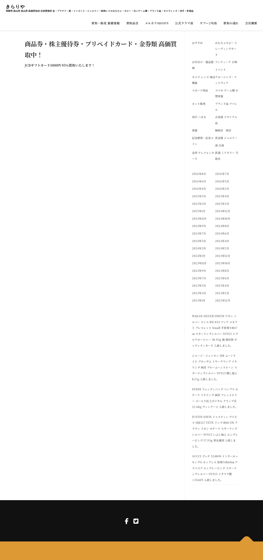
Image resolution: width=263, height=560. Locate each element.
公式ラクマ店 (184, 23)
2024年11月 (199, 218)
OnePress (134, 550)
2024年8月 (222, 226)
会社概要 (251, 23)
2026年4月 (199, 189)
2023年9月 (199, 271)
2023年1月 (198, 300)
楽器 (194, 130)
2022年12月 (222, 300)
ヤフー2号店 (208, 23)
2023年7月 (199, 278)
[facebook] (126, 521)
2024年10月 (222, 218)
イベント (220, 69)
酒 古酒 (219, 145)
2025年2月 (222, 204)
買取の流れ (231, 23)
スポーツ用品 (200, 90)
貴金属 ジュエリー (226, 138)
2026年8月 (199, 174)
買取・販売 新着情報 (105, 23)
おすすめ (197, 43)
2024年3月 (199, 248)
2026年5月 (222, 181)
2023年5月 (199, 285)
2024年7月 (199, 233)
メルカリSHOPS (157, 23)
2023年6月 (222, 278)
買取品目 (132, 23)
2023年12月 (222, 256)
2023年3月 (199, 293)
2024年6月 (222, 233)
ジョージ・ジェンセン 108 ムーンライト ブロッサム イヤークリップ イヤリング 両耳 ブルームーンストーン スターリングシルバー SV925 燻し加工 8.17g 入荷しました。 (214, 367)
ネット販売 (198, 104)
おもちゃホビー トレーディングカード (226, 49)
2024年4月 (222, 241)
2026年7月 (222, 174)
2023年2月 (222, 293)
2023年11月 (199, 263)
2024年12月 (222, 211)
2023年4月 (222, 285)
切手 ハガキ (199, 117)
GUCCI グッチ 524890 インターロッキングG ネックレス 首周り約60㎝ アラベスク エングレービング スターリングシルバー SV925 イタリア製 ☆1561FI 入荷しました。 (215, 468)
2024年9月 (199, 226)
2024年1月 (198, 256)
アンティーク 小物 (226, 62)
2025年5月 (199, 196)
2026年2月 (222, 189)
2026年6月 (199, 181)
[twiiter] (135, 521)
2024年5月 (199, 241)
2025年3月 (199, 204)
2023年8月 (222, 271)
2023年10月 (222, 263)
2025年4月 (222, 196)
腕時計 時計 (223, 130)
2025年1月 (198, 211)
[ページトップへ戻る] (247, 541)
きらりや (15, 6)
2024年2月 (222, 248)
